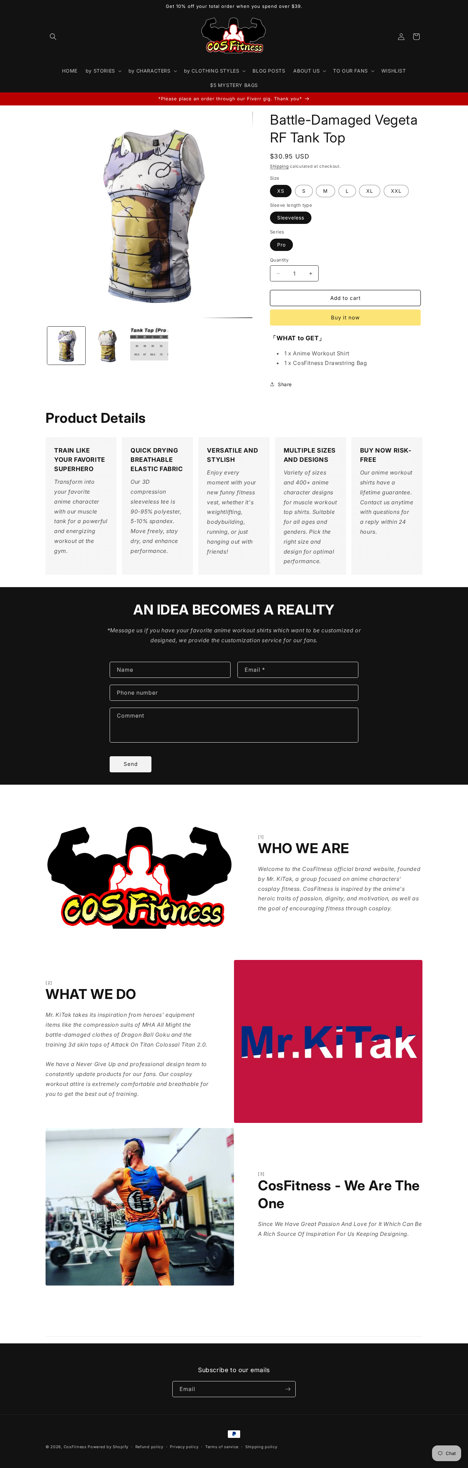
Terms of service (221, 1446)
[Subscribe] (287, 1389)
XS (280, 191)
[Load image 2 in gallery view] (108, 346)
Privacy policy (184, 1446)
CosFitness (75, 1446)
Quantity (279, 260)
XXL (396, 191)
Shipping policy (261, 1446)
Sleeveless (290, 217)
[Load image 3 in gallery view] (149, 346)
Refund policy (149, 1446)
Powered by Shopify (108, 1446)
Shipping (279, 166)
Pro (281, 245)
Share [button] (285, 384)
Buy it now (345, 317)
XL (369, 191)
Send (131, 764)
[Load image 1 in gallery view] (66, 346)
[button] (53, 36)
